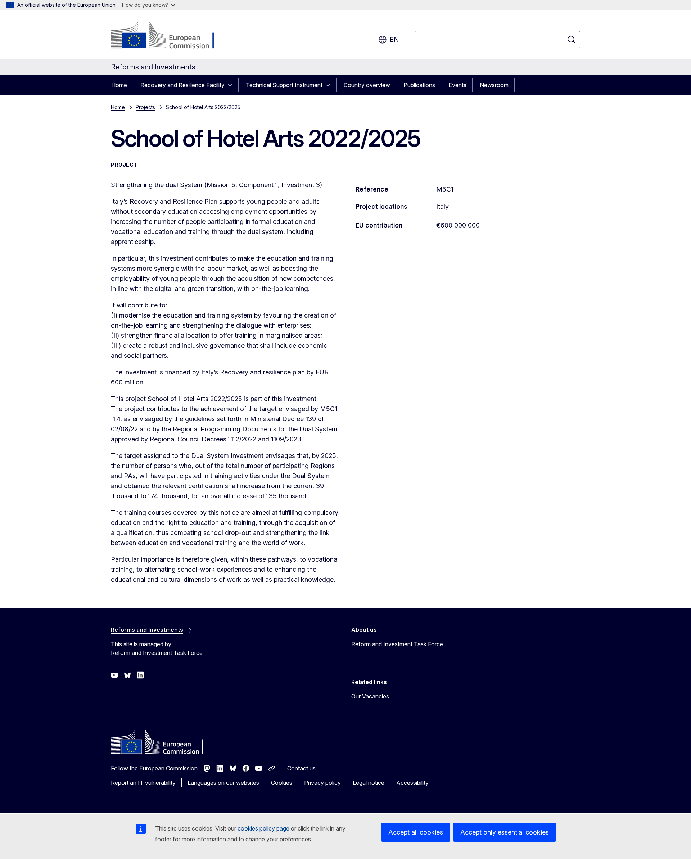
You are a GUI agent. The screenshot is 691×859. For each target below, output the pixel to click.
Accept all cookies (415, 832)
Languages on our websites (223, 782)
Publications (419, 85)
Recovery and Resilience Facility (182, 85)
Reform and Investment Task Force (397, 644)
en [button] (394, 39)
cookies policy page (263, 828)
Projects (145, 107)
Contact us (301, 768)
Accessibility (412, 782)
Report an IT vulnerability (143, 782)
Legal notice (368, 782)
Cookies (281, 782)
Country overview (367, 85)
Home (119, 85)
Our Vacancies (370, 696)
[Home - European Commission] (169, 36)
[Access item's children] (232, 85)
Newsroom (494, 85)
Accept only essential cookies (504, 832)
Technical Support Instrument (284, 85)
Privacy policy (322, 782)
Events (457, 85)
